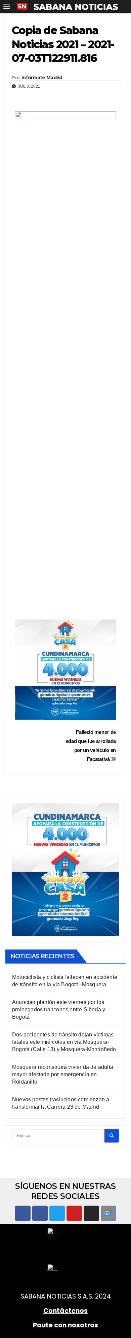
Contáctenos (65, 1310)
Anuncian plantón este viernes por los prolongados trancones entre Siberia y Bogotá (58, 1009)
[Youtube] (74, 1213)
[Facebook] (23, 1213)
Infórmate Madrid (41, 78)
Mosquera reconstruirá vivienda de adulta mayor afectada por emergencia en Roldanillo (62, 1074)
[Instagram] (91, 1213)
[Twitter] (57, 1213)
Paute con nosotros (65, 1325)
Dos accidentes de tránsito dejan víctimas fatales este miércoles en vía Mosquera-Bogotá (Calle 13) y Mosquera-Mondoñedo (64, 1042)
